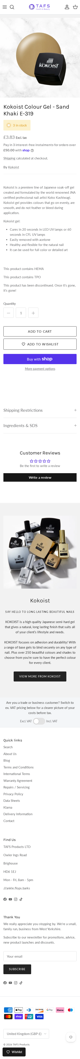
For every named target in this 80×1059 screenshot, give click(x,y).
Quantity (9, 303)
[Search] (14, 7)
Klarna (7, 807)
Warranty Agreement (17, 780)
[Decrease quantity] (8, 313)
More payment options (40, 369)
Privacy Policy (13, 794)
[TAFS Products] (40, 7)
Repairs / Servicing (16, 787)
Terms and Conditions (18, 767)
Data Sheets (11, 800)
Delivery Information (17, 814)
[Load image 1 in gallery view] (40, 58)
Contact (8, 821)
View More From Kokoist (40, 676)
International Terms (16, 774)
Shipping (9, 158)
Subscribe (17, 969)
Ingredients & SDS (20, 425)
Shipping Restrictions (23, 410)
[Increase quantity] (33, 313)
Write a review (40, 477)
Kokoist (13, 167)
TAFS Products (21, 1044)
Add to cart (40, 331)
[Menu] (4, 7)
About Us (10, 754)
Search (8, 747)
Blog (6, 760)
